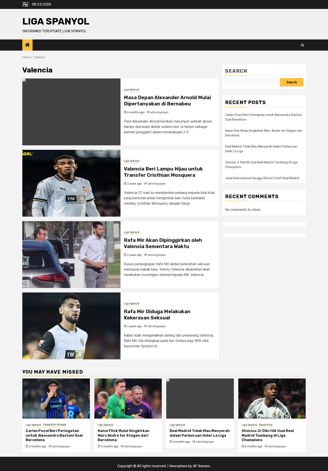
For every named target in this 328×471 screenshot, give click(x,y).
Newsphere (178, 466)
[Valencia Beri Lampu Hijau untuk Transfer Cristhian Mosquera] (71, 183)
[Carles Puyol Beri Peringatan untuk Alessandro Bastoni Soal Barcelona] (56, 398)
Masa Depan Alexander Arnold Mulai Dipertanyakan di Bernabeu (167, 101)
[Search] (302, 45)
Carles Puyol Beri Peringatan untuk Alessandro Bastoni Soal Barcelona (54, 435)
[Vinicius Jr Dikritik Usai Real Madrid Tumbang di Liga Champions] (272, 398)
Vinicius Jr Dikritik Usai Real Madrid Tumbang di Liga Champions (268, 435)
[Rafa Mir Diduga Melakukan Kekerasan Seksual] (71, 325)
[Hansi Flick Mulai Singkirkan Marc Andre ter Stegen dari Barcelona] (128, 398)
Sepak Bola (265, 424)
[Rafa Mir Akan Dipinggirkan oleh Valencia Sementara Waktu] (71, 254)
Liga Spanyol (131, 89)
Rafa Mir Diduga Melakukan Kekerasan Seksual (157, 315)
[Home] (27, 45)
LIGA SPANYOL (55, 21)
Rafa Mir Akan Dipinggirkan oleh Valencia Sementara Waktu (163, 243)
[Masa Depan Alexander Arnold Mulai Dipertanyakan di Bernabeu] (71, 111)
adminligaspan (159, 112)
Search (236, 71)
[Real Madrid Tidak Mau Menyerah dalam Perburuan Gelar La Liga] (200, 398)
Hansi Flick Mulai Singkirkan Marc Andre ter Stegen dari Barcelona (123, 435)
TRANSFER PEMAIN (54, 424)
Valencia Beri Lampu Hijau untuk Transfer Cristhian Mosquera (163, 172)
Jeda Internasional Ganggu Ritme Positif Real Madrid (262, 178)
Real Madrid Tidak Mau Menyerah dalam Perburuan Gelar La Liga (200, 433)
